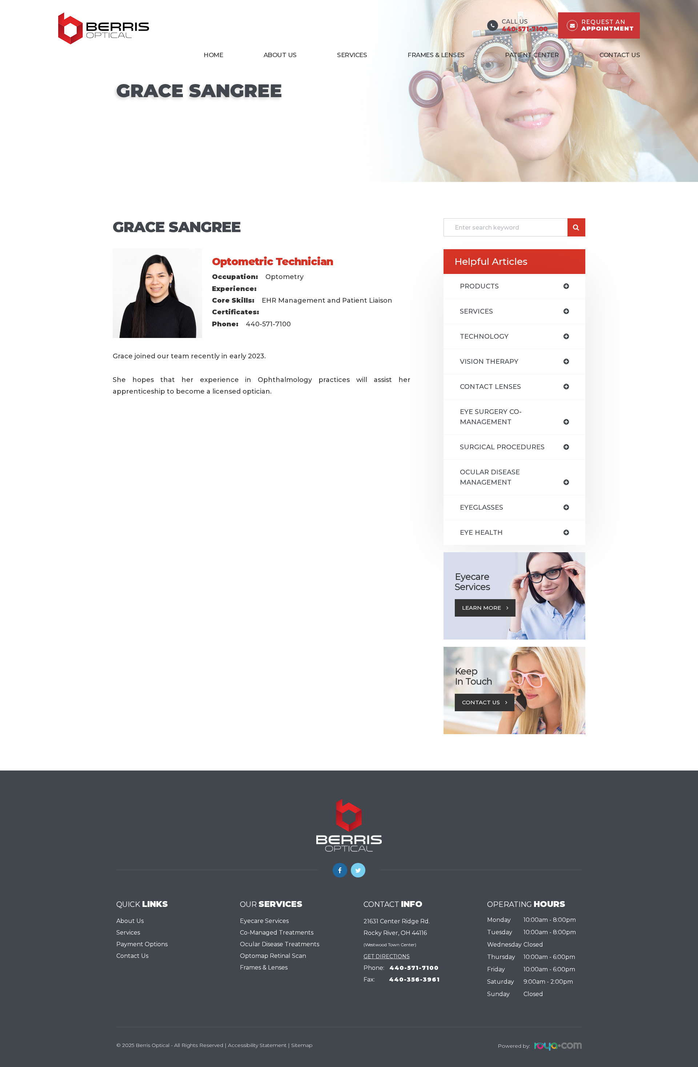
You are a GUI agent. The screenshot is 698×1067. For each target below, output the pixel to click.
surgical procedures (502, 447)
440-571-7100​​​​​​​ (414, 967)
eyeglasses (481, 507)
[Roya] (556, 1046)
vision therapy (489, 362)
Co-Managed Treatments (276, 932)
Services (128, 932)
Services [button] (352, 55)
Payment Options (142, 944)
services (476, 311)
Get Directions (387, 956)
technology (484, 337)
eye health (481, 533)
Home (213, 55)
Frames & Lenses (436, 55)
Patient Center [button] (532, 55)
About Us (280, 55)
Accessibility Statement (257, 1045)
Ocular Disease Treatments (279, 944)
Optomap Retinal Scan (273, 955)
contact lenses (490, 387)
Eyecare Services (264, 920)
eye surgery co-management (491, 417)
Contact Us (619, 55)
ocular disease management (490, 477)
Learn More (481, 607)
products (479, 286)
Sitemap (302, 1045)
